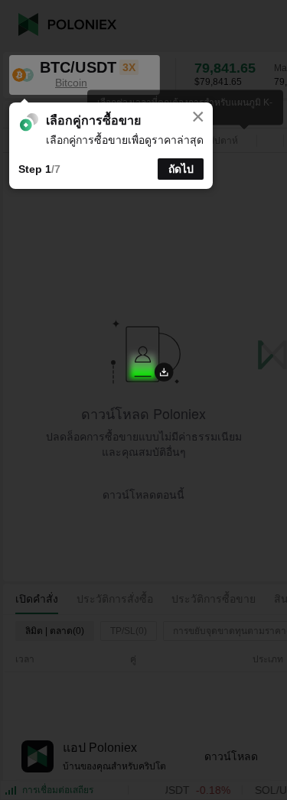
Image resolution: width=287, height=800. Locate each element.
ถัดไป (181, 169)
